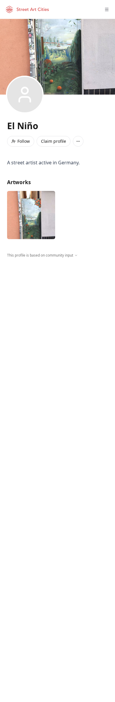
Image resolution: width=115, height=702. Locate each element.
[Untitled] (31, 215)
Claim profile (53, 141)
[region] (57, 312)
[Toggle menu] (107, 9)
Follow (23, 141)
